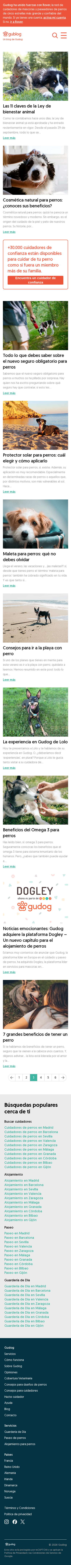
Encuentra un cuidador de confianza (35, 280)
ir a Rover (16, 22)
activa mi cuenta (54, 17)
